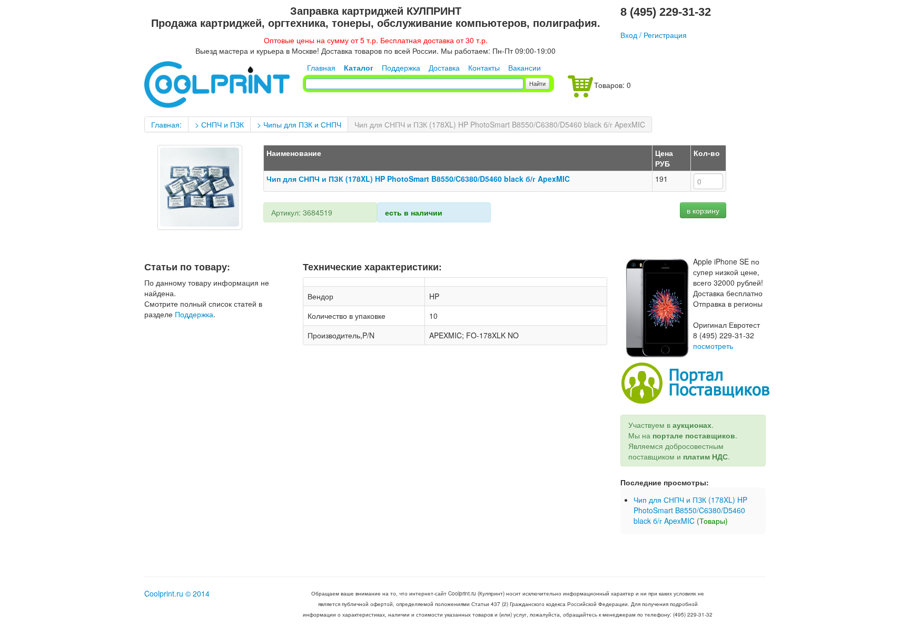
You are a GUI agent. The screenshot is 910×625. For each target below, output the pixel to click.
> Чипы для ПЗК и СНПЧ (299, 124)
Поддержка (401, 67)
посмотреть (713, 345)
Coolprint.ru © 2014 (177, 593)
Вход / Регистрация (653, 35)
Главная (321, 67)
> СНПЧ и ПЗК (219, 124)
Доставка (444, 67)
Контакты (484, 67)
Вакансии (524, 67)
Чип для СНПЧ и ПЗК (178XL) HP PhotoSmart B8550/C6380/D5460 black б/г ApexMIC (499, 124)
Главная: (166, 124)
